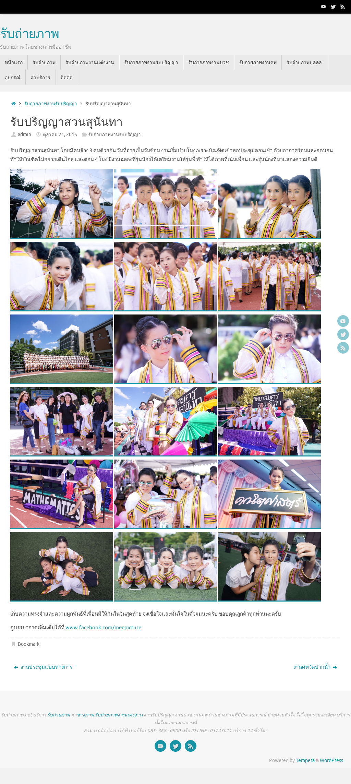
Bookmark (28, 644)
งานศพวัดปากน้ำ (312, 667)
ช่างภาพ (85, 715)
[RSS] (343, 6)
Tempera (305, 760)
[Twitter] (333, 6)
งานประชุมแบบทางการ (46, 667)
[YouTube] (323, 6)
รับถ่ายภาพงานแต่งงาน (119, 715)
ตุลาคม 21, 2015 (60, 135)
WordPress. (332, 760)
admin (24, 135)
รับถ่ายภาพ (29, 34)
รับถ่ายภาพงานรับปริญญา (50, 104)
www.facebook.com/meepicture (103, 628)
